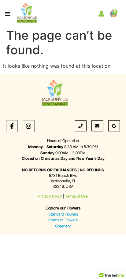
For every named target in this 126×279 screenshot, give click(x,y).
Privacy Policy (50, 196)
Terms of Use (76, 196)
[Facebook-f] (12, 126)
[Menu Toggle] (8, 14)
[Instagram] (28, 126)
